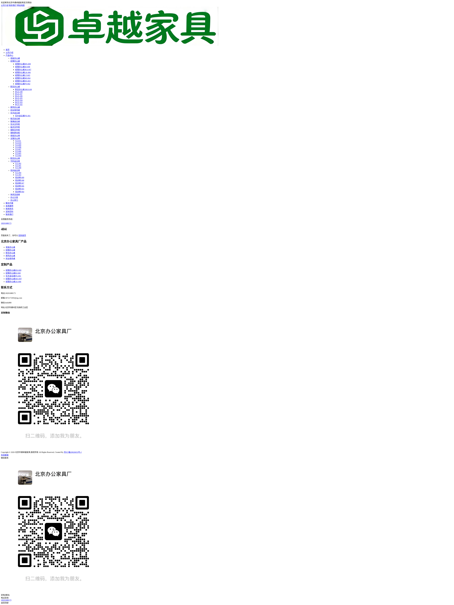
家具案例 (9, 206)
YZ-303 (18, 175)
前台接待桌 (15, 110)
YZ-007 (18, 149)
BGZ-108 (18, 92)
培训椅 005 (19, 189)
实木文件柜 (15, 124)
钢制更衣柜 (15, 133)
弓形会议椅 (15, 161)
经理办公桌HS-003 (23, 81)
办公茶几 (14, 200)
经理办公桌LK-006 (23, 72)
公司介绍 (5, 5)
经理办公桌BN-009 (23, 64)
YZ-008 (18, 147)
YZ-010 (18, 143)
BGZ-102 (18, 105)
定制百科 (9, 212)
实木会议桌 (15, 113)
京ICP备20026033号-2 (73, 452)
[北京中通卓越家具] (110, 45)
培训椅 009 (19, 178)
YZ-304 (18, 173)
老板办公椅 (15, 136)
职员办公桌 (15, 87)
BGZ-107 (18, 94)
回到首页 (22, 235)
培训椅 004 (19, 192)
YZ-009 (18, 145)
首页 (7, 50)
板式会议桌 (15, 119)
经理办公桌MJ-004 (22, 78)
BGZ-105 (18, 98)
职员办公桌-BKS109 (23, 89)
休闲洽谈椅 (15, 195)
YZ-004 (18, 156)
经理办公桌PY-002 (22, 84)
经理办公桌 (15, 61)
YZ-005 (18, 153)
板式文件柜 (15, 127)
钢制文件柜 (15, 130)
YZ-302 (18, 163)
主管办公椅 (15, 138)
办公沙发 (14, 197)
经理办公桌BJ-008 (22, 67)
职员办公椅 (15, 158)
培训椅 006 (19, 186)
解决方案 (9, 203)
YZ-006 (18, 151)
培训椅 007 (19, 183)
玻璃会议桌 (15, 121)
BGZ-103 (18, 102)
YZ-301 (18, 166)
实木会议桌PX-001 (23, 116)
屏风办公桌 (15, 107)
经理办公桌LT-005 (22, 75)
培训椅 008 (19, 180)
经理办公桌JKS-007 (23, 70)
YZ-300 (18, 168)
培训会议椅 (15, 170)
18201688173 (6, 223)
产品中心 (9, 55)
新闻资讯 (9, 209)
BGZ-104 (18, 100)
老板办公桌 (15, 58)
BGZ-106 (18, 96)
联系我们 (13, 5)
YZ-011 (18, 141)
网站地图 (21, 5)
